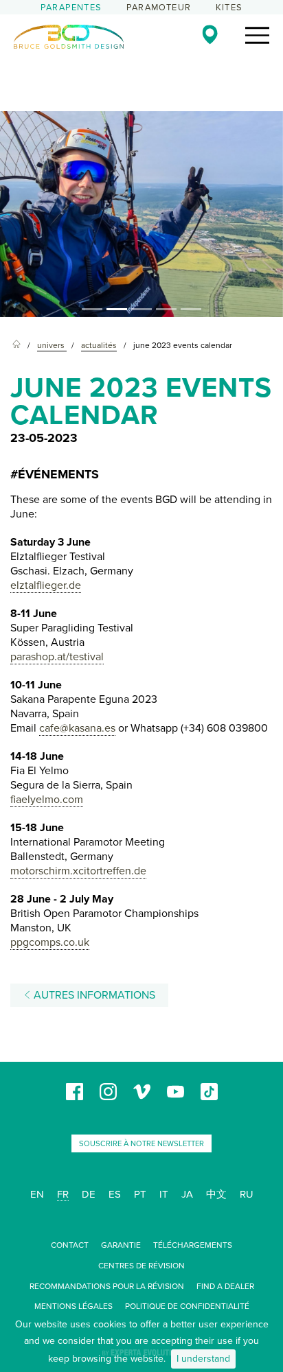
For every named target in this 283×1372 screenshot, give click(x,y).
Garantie (121, 1245)
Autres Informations (93, 995)
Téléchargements (192, 1245)
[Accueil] (16, 345)
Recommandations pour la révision (107, 1286)
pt (140, 1194)
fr (63, 1194)
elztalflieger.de (45, 585)
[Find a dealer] (210, 34)
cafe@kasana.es (77, 728)
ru (246, 1194)
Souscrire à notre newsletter (141, 1143)
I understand (203, 1358)
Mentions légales (73, 1306)
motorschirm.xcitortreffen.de (78, 871)
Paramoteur (158, 7)
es (115, 1194)
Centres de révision (141, 1265)
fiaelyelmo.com (46, 799)
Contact (70, 1245)
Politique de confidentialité (187, 1306)
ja (187, 1194)
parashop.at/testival (57, 657)
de (88, 1194)
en (37, 1194)
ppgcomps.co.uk (49, 942)
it (163, 1194)
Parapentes (71, 7)
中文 (216, 1194)
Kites (229, 7)
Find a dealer (225, 1286)
